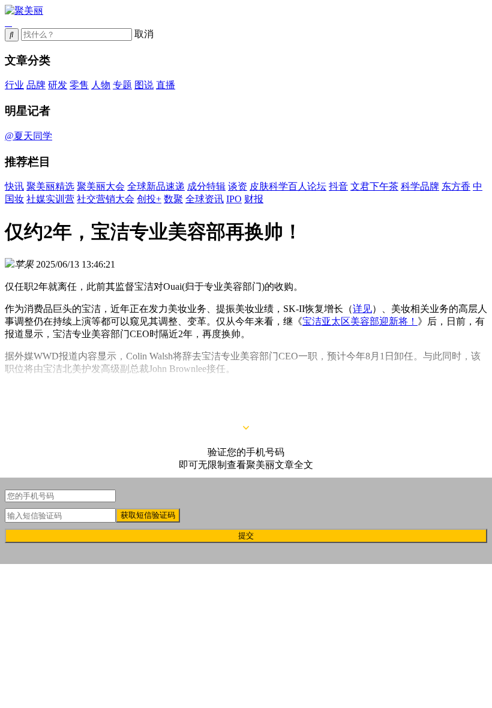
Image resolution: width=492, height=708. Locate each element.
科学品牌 (420, 186)
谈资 (237, 186)
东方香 (456, 186)
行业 (14, 85)
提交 (246, 535)
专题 (122, 85)
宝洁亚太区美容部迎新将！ (360, 321)
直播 (165, 85)
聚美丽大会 (101, 186)
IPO (234, 199)
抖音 (338, 186)
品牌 (36, 85)
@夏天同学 (28, 136)
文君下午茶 (374, 186)
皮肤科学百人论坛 (288, 186)
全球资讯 (204, 199)
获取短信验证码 (148, 515)
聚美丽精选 (50, 186)
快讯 (14, 186)
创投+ (149, 199)
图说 (144, 85)
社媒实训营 (50, 199)
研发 (57, 85)
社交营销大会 (105, 199)
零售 (79, 85)
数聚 (173, 199)
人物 (100, 85)
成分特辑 (206, 186)
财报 (253, 199)
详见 (362, 309)
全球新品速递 (156, 186)
